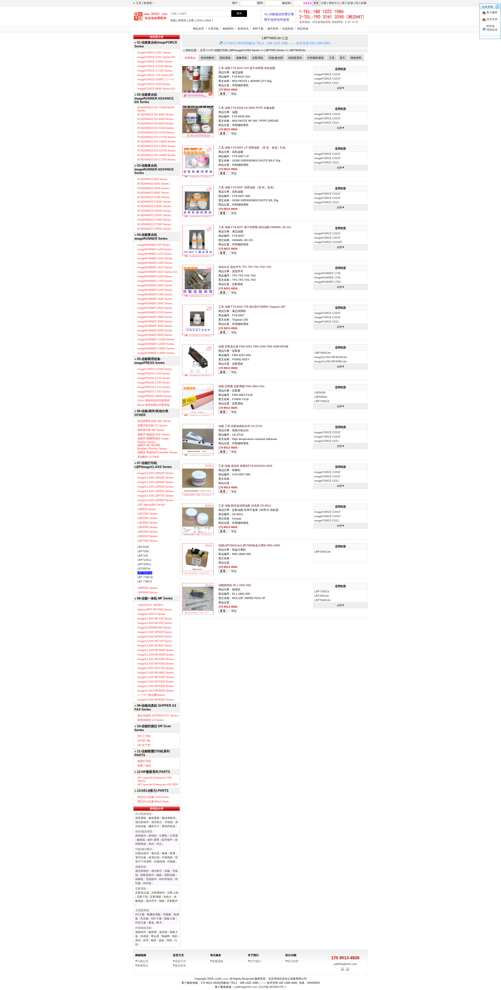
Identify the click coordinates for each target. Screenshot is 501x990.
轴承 (153, 940)
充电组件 (151, 879)
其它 (342, 57)
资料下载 (257, 28)
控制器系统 (295, 57)
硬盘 (151, 922)
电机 (175, 936)
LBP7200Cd (144, 564)
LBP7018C (143, 551)
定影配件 (172, 900)
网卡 (159, 922)
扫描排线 (159, 861)
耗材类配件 (207, 57)
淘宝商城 (302, 28)
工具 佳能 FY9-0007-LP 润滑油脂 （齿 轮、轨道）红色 (252, 147)
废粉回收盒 (169, 826)
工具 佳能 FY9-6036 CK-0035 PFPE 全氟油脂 (246, 107)
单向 (151, 843)
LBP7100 (142, 555)
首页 (202, 50)
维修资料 (356, 57)
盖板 (161, 940)
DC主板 (140, 914)
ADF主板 (156, 918)
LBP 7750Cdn (145, 577)
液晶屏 (163, 932)
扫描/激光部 (276, 57)
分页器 (174, 835)
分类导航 (213, 28)
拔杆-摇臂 (153, 839)
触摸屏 (153, 932)
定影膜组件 (158, 892)
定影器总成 (142, 892)
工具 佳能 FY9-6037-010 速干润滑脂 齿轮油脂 (246, 68)
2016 (199, 20)
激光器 (155, 853)
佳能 (173, 20)
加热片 (167, 896)
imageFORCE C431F (327, 78)
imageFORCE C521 (326, 82)
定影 (191, 20)
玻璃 (172, 853)
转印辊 (147, 883)
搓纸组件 (140, 835)
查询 (239, 13)
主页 (138, 3)
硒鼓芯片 (154, 826)
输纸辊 (141, 839)
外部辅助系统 (315, 57)
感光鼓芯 (156, 822)
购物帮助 (228, 28)
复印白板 (140, 857)
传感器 (144, 936)
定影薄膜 (155, 896)
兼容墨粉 (154, 818)
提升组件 (167, 839)
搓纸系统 (225, 57)
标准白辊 (154, 857)
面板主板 (169, 918)
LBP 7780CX (144, 581)
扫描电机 (167, 857)
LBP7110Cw (144, 559)
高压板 (144, 918)
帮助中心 (334, 3)
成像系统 (241, 57)
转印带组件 (166, 879)
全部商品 (190, 57)
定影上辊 (172, 892)
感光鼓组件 (142, 822)
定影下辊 (142, 896)
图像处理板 (154, 914)
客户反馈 (347, 3)
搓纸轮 (182, 20)
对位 (159, 843)
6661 (208, 20)
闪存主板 (140, 922)
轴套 (162, 900)
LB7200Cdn (143, 568)
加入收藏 (360, 3)
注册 (323, 3)
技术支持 (492, 19)
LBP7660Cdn (144, 572)
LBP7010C (143, 547)
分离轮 (163, 835)
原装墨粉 (140, 818)
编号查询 (272, 28)
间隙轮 (139, 879)
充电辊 (169, 822)
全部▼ (340, 88)
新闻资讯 (243, 28)
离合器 (155, 936)
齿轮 (138, 940)
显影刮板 (169, 875)
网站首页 (198, 28)
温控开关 (151, 900)
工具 (331, 57)
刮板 (167, 870)
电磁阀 (165, 936)
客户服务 (492, 12)
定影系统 (257, 57)
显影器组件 (147, 875)
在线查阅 (287, 28)
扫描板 (171, 861)
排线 (169, 940)
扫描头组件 (142, 853)
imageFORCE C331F (327, 74)
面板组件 (140, 932)
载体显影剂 (169, 818)
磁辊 (159, 875)
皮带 (146, 940)
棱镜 (164, 853)
